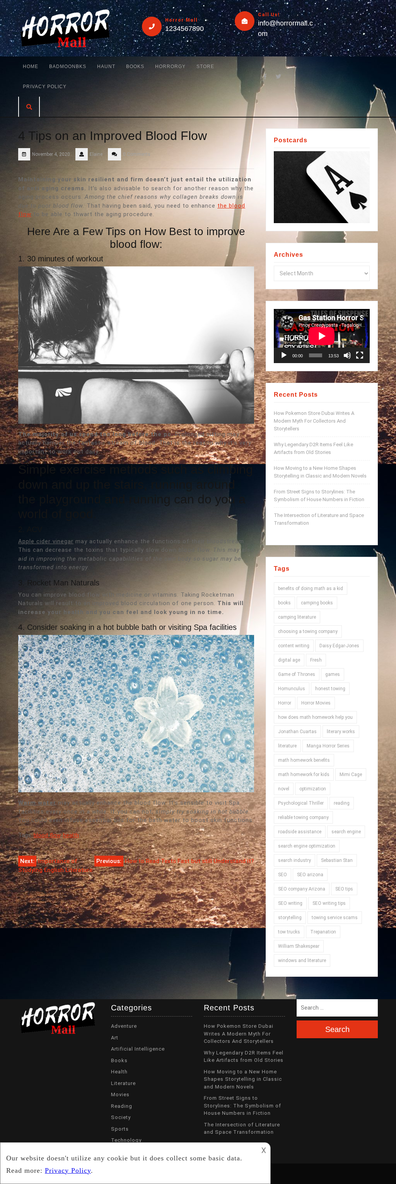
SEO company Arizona (301, 889)
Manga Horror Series (328, 746)
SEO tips (344, 889)
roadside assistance (299, 831)
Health (119, 1072)
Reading (121, 1106)
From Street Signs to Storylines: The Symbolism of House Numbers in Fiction (242, 1105)
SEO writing (290, 903)
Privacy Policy (45, 86)
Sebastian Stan (337, 860)
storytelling (290, 917)
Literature (123, 1083)
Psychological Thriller (301, 803)
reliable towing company (303, 817)
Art (114, 1038)
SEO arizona (310, 874)
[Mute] (347, 355)
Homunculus (291, 688)
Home (30, 66)
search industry (294, 860)
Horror (284, 703)
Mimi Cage (351, 774)
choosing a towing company (308, 631)
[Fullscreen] (360, 355)
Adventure (124, 1026)
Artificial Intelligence (138, 1049)
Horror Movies (316, 703)
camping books (317, 603)
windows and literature (302, 960)
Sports (120, 1129)
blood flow (47, 835)
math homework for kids (303, 774)
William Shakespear (298, 946)
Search (337, 1029)
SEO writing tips (329, 903)
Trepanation (323, 932)
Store (205, 66)
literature (287, 746)
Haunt (106, 66)
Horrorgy (170, 66)
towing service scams (335, 917)
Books (135, 66)
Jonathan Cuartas (297, 731)
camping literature (297, 617)
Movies (120, 1094)
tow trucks (289, 932)
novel (283, 789)
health (71, 835)
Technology (126, 1140)
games (332, 674)
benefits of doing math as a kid (310, 588)
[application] (322, 336)
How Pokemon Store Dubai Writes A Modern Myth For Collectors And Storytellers (314, 421)
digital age (289, 660)
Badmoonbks (67, 66)
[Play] (284, 355)
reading (342, 803)
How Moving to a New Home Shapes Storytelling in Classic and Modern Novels (243, 1079)
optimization (312, 789)
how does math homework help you (315, 717)
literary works (341, 731)
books (284, 603)
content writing (293, 645)
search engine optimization (306, 846)
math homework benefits (304, 760)
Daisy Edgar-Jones (339, 645)
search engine (346, 831)
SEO (282, 874)
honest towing (330, 688)
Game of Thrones (296, 674)
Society (121, 1117)
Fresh (316, 660)
